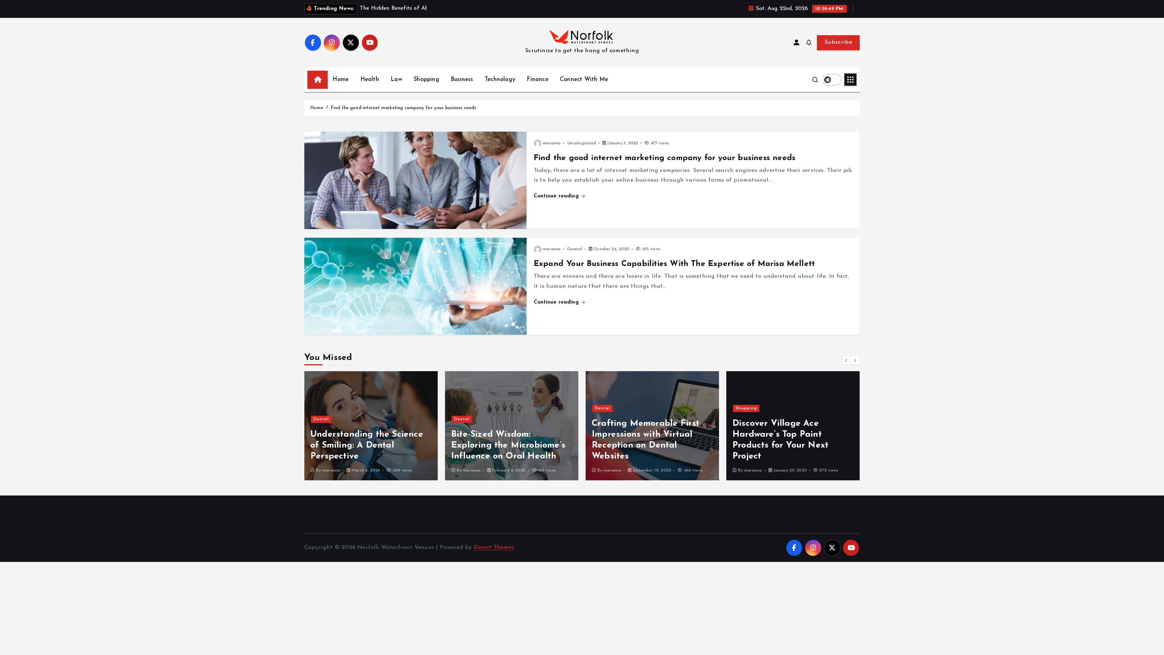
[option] (371, 425)
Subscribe (838, 42)
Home (341, 79)
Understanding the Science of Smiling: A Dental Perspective (366, 445)
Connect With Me (584, 79)
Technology (500, 79)
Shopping (426, 79)
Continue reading (557, 196)
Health (369, 79)
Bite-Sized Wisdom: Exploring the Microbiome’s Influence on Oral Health (508, 445)
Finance (537, 79)
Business (462, 79)
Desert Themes (494, 547)
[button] (846, 360)
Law (396, 79)
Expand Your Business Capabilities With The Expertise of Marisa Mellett (674, 264)
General (574, 249)
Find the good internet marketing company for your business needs (403, 108)
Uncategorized (581, 143)
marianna (552, 143)
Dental (321, 419)
